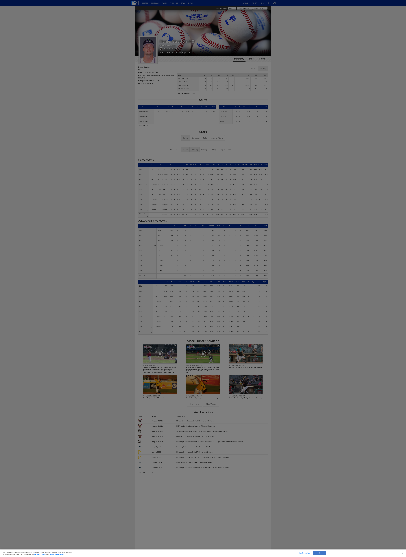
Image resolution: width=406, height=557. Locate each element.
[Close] (402, 553)
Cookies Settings (304, 553)
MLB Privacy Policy (40, 555)
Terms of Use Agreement (56, 555)
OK (319, 553)
